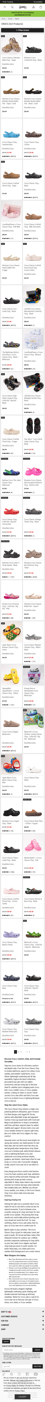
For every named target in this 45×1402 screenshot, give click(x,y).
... (23, 1052)
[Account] (33, 7)
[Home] (23, 7)
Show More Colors (8, 64)
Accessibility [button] (38, 2)
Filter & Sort (23, 30)
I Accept (22, 1397)
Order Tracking (8, 2)
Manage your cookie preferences (21, 1380)
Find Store (37, 1366)
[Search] (12, 7)
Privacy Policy (11, 1386)
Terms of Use (30, 1356)
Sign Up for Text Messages (12, 1346)
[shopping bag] (41, 7)
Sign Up (6, 1341)
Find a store (6, 1362)
